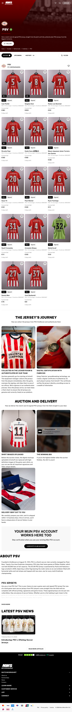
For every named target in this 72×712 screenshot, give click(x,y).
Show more (6, 604)
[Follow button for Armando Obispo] (45, 216)
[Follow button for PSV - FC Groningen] (68, 66)
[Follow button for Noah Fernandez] (21, 216)
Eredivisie (25, 48)
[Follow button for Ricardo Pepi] (21, 119)
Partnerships (5, 677)
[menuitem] (3, 3)
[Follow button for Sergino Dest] (45, 72)
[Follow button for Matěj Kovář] (68, 216)
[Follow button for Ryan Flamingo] (68, 168)
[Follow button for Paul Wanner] (45, 168)
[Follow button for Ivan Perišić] (21, 72)
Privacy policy (44, 707)
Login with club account (36, 546)
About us (4, 675)
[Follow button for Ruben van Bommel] (68, 72)
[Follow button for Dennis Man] (21, 263)
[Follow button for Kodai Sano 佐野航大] (45, 119)
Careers (4, 682)
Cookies (52, 707)
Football (9, 48)
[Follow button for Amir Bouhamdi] (45, 263)
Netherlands (17, 48)
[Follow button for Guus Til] (21, 168)
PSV (31, 48)
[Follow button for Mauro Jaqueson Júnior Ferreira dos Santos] (68, 119)
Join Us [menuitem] (66, 3)
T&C (38, 707)
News (3, 680)
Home (3, 48)
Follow (9, 43)
